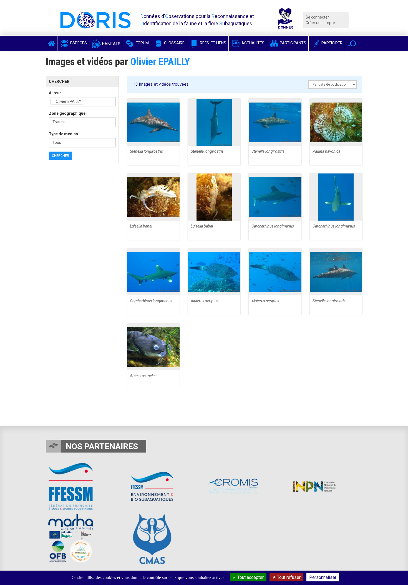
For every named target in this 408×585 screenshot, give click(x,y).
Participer (331, 43)
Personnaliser (322, 577)
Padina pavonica (326, 151)
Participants (292, 43)
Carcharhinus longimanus (272, 226)
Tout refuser (288, 577)
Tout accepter (250, 577)
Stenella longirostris (146, 151)
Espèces (78, 43)
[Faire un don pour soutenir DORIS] (285, 20)
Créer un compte (320, 23)
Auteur (55, 93)
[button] (352, 43)
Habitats (110, 44)
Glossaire (174, 43)
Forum (142, 43)
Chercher (60, 156)
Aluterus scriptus (204, 301)
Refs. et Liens (212, 43)
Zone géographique (67, 113)
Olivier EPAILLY (160, 62)
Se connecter (317, 17)
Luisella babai (141, 226)
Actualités (253, 43)
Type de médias (63, 134)
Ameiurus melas (143, 376)
